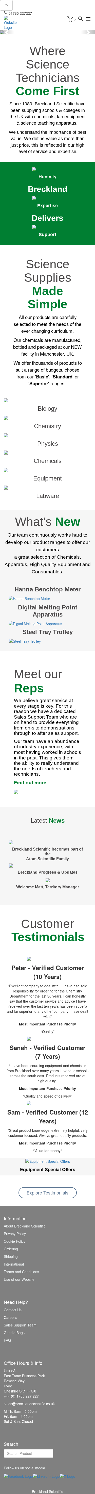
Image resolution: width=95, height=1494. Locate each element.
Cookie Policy (14, 1241)
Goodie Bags (14, 1332)
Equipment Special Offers (47, 1169)
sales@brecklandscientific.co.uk (60, 13)
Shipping (11, 1256)
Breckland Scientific (47, 1491)
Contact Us (13, 1309)
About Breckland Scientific (24, 1226)
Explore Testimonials (47, 1192)
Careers (10, 1317)
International (14, 1264)
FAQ (7, 1340)
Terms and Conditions (21, 1271)
